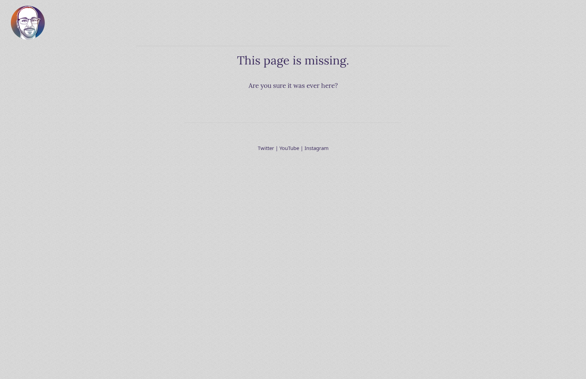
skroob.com (28, 11)
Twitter (266, 148)
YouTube (289, 148)
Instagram (317, 148)
